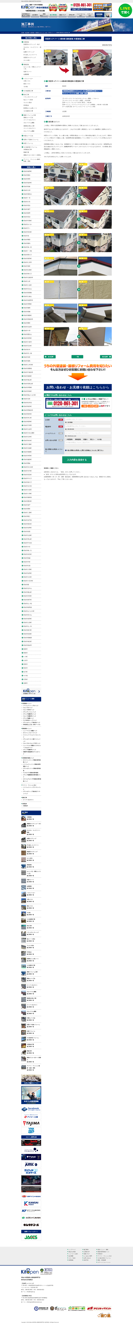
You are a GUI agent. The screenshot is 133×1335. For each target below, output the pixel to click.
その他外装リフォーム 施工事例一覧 (33, 1039)
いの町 (26, 656)
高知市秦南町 (28, 376)
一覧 (77, 356)
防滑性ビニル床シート (30, 108)
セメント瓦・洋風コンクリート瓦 (32, 68)
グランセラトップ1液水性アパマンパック (31, 792)
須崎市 (26, 683)
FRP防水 (26, 105)
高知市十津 (27, 330)
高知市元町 (27, 399)
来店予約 (86, 1260)
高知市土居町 (28, 622)
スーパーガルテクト (30, 120)
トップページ (72, 1249)
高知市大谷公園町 (29, 433)
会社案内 (35, 15)
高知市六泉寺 (28, 342)
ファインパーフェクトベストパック (32, 736)
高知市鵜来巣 (28, 497)
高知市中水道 (28, 543)
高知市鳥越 (27, 558)
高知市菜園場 (28, 368)
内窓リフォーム (28, 143)
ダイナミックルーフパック (30, 732)
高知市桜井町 (28, 406)
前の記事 (105, 356)
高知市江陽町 (28, 444)
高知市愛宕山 (28, 334)
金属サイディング (29, 52)
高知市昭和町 (28, 421)
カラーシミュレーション (104, 1262)
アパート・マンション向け (105, 1256)
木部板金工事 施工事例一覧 (30, 1045)
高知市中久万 (28, 478)
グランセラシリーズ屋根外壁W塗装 (32, 769)
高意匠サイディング (30, 57)
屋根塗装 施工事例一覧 (30, 866)
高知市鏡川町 (28, 630)
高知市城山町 (28, 380)
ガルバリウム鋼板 (29, 122)
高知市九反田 (28, 429)
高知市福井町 (28, 182)
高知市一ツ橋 (28, 251)
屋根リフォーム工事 (30, 115)
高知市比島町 (28, 270)
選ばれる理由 (72, 1251)
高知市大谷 (27, 546)
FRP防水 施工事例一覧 (30, 953)
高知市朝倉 (27, 186)
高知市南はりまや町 (30, 395)
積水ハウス (27, 83)
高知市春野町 (28, 171)
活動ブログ (62, 15)
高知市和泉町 (28, 391)
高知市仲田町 (28, 455)
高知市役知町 (28, 634)
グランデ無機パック (28, 718)
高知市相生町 (28, 524)
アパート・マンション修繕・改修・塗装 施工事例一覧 (33, 1068)
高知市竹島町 (28, 220)
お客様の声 (87, 1251)
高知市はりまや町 (29, 611)
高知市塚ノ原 (28, 247)
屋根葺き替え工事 (29, 126)
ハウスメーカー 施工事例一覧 (31, 894)
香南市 (26, 653)
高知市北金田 (28, 326)
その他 (26, 86)
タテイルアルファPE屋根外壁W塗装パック (32, 780)
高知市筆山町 (28, 539)
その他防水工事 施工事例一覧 (31, 966)
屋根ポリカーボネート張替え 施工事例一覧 (34, 1059)
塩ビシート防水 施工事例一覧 (31, 940)
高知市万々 (27, 228)
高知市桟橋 (27, 311)
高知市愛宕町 (28, 501)
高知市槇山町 (28, 592)
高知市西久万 (28, 254)
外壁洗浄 (25, 805)
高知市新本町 (28, 414)
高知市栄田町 (28, 618)
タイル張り (27, 60)
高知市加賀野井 (28, 300)
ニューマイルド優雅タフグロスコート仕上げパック (32, 746)
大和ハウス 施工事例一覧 (30, 900)
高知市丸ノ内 (28, 626)
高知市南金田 (28, 645)
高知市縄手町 (28, 599)
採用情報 (71, 1260)
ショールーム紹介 (81, 15)
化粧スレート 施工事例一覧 (30, 880)
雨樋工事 (26, 152)
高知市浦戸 (27, 505)
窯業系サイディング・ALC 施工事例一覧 (34, 824)
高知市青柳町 (28, 452)
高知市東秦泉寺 (28, 319)
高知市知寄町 (28, 527)
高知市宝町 (27, 357)
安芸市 (26, 668)
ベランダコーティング (30, 97)
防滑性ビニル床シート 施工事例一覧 (33, 959)
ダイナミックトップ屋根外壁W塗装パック (32, 761)
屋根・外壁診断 (102, 1260)
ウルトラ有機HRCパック (29, 716)
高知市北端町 (28, 448)
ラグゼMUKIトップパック (30, 720)
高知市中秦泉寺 (28, 372)
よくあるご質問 (88, 1256)
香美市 (26, 664)
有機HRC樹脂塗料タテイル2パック (31, 753)
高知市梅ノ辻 (28, 550)
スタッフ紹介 (90, 15)
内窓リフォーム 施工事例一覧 (31, 1032)
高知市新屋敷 (28, 292)
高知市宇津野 (28, 425)
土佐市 (26, 660)
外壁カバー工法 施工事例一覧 (31, 1019)
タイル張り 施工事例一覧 (30, 859)
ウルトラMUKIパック (28, 709)
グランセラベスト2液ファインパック (31, 740)
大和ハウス (27, 81)
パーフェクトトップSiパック (30, 705)
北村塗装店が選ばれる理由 (26, 15)
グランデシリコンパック (29, 712)
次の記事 (50, 356)
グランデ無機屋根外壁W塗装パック (32, 776)
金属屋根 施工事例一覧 (30, 887)
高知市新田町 (28, 258)
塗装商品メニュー (44, 15)
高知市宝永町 (28, 345)
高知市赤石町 (28, 554)
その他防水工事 (28, 111)
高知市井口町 (28, 417)
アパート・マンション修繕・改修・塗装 (75, 93)
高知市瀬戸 (27, 209)
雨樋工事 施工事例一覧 (30, 1052)
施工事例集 (53, 15)
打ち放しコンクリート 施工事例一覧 (33, 846)
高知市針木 (27, 349)
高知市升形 (27, 562)
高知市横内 (27, 243)
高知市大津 (27, 190)
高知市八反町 (28, 285)
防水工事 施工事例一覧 (30, 927)
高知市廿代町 (28, 471)
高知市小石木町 (28, 581)
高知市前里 (27, 531)
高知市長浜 (27, 205)
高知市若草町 (28, 338)
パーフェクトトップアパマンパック (32, 788)
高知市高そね (28, 615)
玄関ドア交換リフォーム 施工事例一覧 (33, 1025)
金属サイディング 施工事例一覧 (31, 839)
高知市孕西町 (28, 304)
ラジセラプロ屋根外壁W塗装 (30, 772)
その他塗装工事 (28, 91)
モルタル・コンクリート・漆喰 (32, 48)
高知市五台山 (28, 289)
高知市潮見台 (28, 194)
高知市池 (26, 236)
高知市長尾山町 (28, 383)
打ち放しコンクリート (30, 54)
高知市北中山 (28, 588)
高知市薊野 (27, 213)
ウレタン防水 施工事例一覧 (30, 946)
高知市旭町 (27, 266)
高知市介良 (27, 201)
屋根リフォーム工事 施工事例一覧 (32, 973)
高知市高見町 (28, 474)
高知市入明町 (28, 569)
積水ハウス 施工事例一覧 (30, 907)
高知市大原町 (28, 490)
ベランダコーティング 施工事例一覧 (33, 933)
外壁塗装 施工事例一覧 (30, 818)
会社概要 (71, 1256)
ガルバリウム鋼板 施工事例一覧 (31, 992)
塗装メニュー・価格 (103, 1249)
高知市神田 (27, 179)
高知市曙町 (27, 323)
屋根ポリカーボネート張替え (32, 155)
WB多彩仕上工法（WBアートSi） (32, 724)
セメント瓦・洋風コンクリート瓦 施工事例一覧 (34, 873)
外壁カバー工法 (28, 135)
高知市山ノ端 (28, 603)
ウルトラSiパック (27, 707)
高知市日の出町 (28, 467)
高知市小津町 (28, 493)
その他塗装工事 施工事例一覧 (31, 920)
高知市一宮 (27, 198)
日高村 (26, 679)
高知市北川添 (28, 486)
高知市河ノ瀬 (28, 353)
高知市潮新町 (28, 315)
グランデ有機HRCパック (29, 714)
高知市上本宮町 (28, 364)
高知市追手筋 (28, 520)
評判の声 (71, 15)
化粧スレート (98, 91)
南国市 (26, 649)
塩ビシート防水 (28, 99)
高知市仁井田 (28, 262)
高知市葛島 (27, 361)
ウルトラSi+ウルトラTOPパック (31, 743)
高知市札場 (27, 565)
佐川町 (26, 672)
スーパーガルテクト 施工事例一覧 (32, 986)
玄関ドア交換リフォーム (31, 139)
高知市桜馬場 (28, 607)
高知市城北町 (28, 641)
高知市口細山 (28, 296)
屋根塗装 (89, 91)
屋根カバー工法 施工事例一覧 (31, 979)
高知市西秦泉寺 (28, 410)
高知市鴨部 (27, 239)
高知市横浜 (27, 175)
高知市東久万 (28, 273)
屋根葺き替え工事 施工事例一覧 (31, 999)
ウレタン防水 (28, 102)
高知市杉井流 (28, 402)
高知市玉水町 (28, 577)
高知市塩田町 (28, 573)
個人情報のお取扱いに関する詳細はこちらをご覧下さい (85, 450)
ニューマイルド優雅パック (30, 730)
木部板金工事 (28, 149)
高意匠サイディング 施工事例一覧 (32, 852)
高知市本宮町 (28, 596)
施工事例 (86, 1249)
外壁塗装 (65, 91)
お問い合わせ (87, 1258)
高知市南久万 (28, 482)
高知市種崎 (27, 308)
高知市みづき (28, 224)
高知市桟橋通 (28, 637)
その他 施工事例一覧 (30, 913)
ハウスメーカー (28, 78)
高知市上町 (27, 281)
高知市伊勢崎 (28, 387)
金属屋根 (26, 74)
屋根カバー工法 (28, 117)
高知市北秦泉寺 (28, 277)
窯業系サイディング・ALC (77, 91)
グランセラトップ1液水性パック (31, 722)
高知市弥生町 (28, 440)
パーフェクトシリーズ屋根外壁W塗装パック (32, 765)
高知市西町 (27, 508)
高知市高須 (27, 217)
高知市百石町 (28, 232)
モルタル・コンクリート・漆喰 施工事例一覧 (34, 832)
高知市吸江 (27, 516)
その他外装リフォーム (30, 147)
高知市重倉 (27, 463)
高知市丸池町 (28, 535)
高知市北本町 (28, 436)
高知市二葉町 (28, 512)
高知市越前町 (28, 459)
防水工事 (26, 94)
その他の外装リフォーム (104, 1258)
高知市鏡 (26, 584)
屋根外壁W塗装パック (103, 1251)
